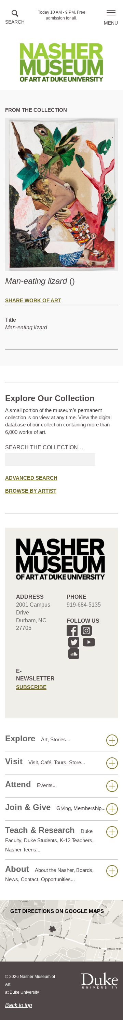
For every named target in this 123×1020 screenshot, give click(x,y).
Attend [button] (31, 784)
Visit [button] (45, 761)
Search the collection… (44, 447)
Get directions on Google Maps (57, 911)
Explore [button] (37, 738)
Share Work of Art (33, 300)
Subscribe (31, 687)
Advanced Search (31, 478)
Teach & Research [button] (49, 838)
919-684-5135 (84, 605)
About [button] (49, 873)
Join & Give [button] (55, 807)
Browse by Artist (30, 491)
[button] (15, 17)
